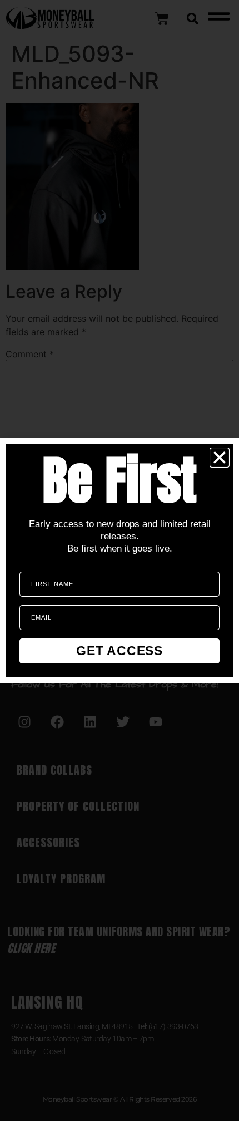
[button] (219, 457)
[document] (119, 560)
